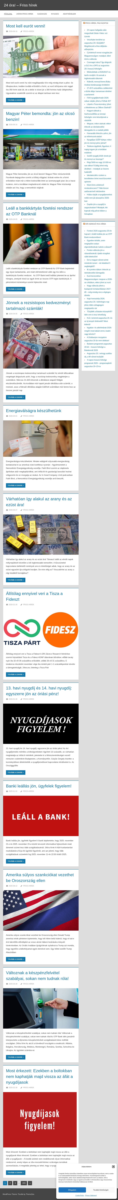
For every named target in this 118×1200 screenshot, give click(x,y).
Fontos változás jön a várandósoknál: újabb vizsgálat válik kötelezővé (97, 253)
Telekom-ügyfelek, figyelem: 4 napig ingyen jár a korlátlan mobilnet (97, 149)
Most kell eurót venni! (25, 26)
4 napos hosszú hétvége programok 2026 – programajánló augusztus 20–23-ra (98, 363)
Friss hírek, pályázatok (96, 23)
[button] (113, 1167)
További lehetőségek (101, 1190)
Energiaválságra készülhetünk (33, 410)
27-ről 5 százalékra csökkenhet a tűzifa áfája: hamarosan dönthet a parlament (98, 91)
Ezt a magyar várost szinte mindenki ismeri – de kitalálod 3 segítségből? (97, 263)
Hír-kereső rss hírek (95, 224)
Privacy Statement (91, 1195)
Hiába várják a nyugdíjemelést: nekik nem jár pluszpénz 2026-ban (98, 198)
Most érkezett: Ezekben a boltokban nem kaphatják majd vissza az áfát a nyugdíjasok (39, 1076)
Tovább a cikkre (15, 100)
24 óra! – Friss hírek (20, 5)
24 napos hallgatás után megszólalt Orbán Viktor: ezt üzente (95, 33)
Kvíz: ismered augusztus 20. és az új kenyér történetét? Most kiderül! (98, 321)
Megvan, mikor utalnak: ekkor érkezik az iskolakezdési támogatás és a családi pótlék (97, 127)
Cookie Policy (79, 1195)
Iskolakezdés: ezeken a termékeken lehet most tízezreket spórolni (97, 178)
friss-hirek (28, 31)
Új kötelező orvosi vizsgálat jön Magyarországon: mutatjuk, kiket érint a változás (98, 56)
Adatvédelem (69, 14)
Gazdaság (42, 14)
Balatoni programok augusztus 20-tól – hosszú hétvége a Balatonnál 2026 (98, 347)
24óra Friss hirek (24, 14)
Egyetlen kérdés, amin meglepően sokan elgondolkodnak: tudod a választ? (98, 244)
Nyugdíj (55, 14)
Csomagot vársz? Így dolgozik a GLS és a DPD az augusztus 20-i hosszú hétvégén (97, 65)
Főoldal (8, 14)
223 (23, 1183)
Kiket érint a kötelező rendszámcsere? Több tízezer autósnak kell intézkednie (96, 188)
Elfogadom (72, 1190)
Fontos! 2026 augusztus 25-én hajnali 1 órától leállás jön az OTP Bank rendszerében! (98, 234)
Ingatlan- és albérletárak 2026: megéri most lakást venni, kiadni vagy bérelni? (98, 331)
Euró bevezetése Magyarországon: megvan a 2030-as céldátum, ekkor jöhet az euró (98, 279)
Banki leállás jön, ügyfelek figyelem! (38, 786)
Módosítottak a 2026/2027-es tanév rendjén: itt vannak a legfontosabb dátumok (97, 75)
